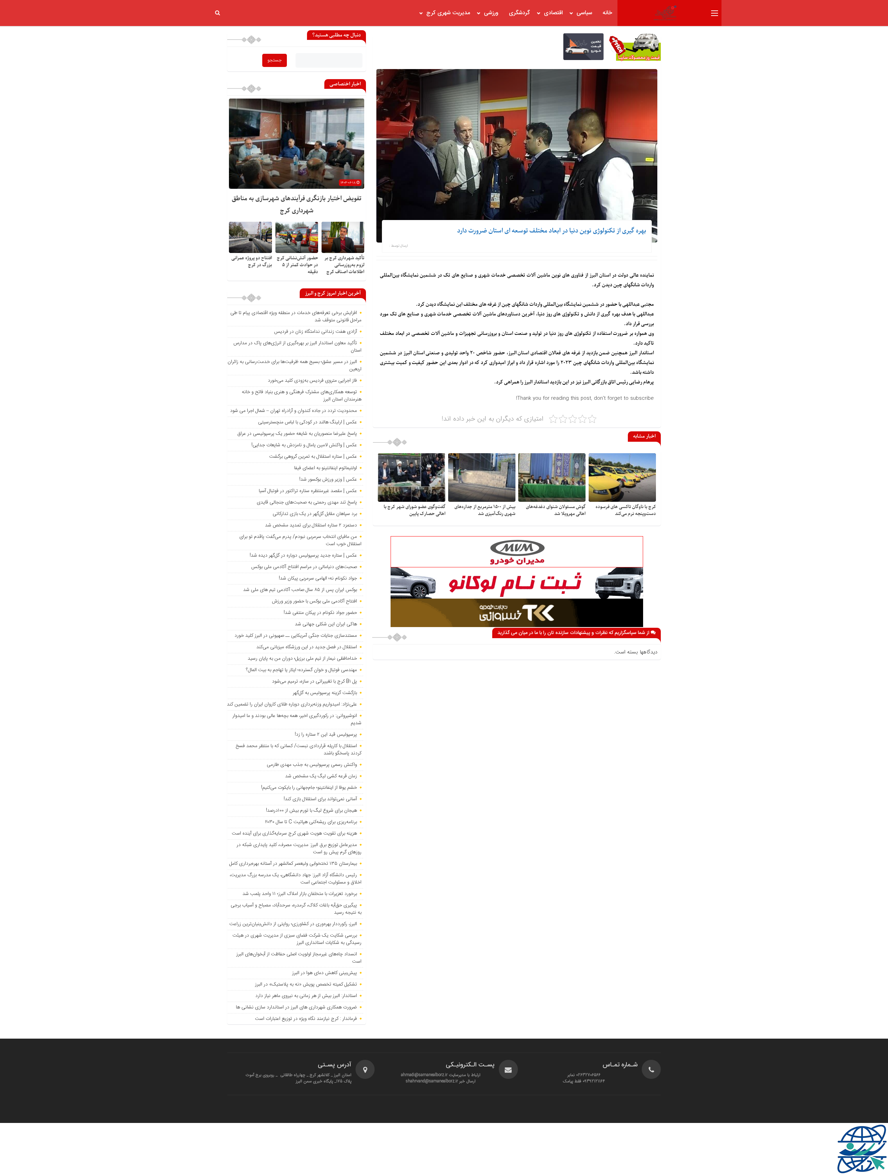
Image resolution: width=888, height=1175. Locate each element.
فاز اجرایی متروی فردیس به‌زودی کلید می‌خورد (312, 381)
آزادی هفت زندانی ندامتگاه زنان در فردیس (315, 332)
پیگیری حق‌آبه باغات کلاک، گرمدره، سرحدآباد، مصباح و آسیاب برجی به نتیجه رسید (296, 909)
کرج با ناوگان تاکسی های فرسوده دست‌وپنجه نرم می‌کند (626, 510)
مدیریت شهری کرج (448, 13)
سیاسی (584, 13)
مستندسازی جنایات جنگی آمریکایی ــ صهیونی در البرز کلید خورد (295, 636)
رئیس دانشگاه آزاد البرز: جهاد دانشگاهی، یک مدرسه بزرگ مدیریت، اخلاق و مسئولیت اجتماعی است (295, 879)
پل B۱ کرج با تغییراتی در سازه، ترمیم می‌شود (314, 681)
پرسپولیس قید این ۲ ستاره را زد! (326, 734)
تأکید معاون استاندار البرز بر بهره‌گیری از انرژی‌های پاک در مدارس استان (297, 347)
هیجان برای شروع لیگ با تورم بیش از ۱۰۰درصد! (311, 810)
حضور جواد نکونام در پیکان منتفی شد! (320, 613)
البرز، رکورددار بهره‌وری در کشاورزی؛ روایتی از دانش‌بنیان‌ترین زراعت (293, 924)
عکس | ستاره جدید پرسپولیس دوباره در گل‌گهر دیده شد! (303, 555)
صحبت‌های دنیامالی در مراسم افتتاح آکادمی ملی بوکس (304, 567)
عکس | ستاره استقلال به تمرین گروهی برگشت (313, 457)
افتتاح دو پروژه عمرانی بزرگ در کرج (251, 261)
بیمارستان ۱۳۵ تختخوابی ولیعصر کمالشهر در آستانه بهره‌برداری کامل (293, 864)
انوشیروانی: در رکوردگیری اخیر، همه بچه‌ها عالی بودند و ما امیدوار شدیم (296, 719)
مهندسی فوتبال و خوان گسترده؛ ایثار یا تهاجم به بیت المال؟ (301, 670)
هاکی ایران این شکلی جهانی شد (326, 624)
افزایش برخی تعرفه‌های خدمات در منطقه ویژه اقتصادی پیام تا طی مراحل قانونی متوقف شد (295, 316)
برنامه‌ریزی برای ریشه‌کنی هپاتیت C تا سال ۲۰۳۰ (311, 822)
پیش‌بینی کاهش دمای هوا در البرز (324, 973)
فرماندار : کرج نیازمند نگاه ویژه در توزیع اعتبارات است (306, 1019)
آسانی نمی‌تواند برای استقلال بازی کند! (320, 799)
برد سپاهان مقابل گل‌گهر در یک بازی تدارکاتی (315, 514)
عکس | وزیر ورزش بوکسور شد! (328, 479)
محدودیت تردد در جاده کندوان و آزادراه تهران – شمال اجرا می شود (293, 411)
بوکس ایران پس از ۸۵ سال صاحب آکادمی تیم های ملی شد (300, 590)
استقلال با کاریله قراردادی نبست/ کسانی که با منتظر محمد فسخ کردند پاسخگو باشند (298, 750)
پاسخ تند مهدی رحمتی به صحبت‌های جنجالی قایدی (307, 502)
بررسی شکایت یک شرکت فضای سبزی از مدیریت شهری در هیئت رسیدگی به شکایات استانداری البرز (296, 939)
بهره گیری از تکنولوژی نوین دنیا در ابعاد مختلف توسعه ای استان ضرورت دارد (551, 231)
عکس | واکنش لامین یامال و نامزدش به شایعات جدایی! (304, 445)
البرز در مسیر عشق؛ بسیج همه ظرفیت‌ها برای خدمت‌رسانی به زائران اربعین (294, 365)
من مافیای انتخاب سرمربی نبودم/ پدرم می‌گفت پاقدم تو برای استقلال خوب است (300, 540)
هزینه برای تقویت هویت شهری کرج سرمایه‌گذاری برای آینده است (294, 833)
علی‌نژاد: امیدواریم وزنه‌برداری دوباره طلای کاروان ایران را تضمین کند (292, 704)
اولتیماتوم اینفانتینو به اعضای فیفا (325, 468)
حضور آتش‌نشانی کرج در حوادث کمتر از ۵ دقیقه (297, 265)
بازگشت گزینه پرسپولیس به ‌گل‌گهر (325, 693)
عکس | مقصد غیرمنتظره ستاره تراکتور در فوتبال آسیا (308, 491)
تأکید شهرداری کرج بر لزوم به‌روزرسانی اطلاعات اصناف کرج (344, 265)
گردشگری (519, 13)
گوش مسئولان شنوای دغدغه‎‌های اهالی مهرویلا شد (556, 510)
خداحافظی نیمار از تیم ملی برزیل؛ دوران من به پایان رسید (302, 658)
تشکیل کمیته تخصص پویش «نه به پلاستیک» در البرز (306, 984)
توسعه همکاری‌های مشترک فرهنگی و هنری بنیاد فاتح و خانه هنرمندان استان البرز (301, 396)
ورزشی (491, 13)
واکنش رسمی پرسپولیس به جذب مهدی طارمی (312, 765)
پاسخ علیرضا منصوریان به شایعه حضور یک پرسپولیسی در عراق (297, 434)
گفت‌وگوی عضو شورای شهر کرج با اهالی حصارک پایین (414, 510)
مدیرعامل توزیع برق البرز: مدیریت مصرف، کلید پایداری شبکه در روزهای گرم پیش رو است (299, 848)
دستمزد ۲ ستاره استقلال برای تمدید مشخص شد (311, 525)
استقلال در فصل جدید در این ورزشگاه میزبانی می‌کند (306, 647)
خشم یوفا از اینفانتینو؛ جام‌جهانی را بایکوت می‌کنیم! (309, 788)
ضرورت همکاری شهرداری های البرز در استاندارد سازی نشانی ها (296, 1007)
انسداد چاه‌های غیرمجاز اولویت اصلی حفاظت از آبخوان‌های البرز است (298, 958)
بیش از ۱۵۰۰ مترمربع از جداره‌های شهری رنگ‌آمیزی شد (484, 510)
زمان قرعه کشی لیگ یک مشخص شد (321, 776)
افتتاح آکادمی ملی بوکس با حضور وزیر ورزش (314, 601)
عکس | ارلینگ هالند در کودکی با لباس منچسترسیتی (307, 422)
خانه (607, 13)
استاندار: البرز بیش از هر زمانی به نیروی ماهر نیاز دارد (306, 996)
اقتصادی (553, 13)
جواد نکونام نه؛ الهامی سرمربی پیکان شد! (318, 578)
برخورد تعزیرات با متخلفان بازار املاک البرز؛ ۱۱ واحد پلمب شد (299, 894)
